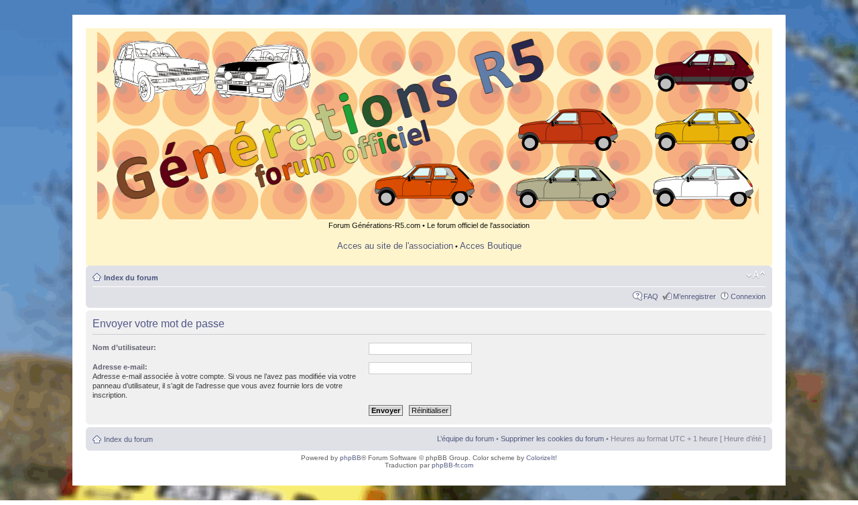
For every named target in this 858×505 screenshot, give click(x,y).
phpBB (350, 457)
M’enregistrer (694, 296)
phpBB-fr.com (452, 465)
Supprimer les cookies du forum (552, 439)
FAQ (651, 296)
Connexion (748, 296)
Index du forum (131, 278)
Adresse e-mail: (120, 367)
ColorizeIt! (541, 457)
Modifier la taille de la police (755, 275)
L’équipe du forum (465, 439)
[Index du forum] (429, 214)
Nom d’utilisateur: (124, 347)
